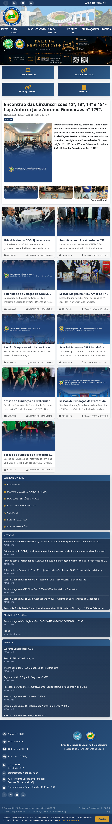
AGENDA (106, 29)
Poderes (72, 29)
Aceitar (102, 818)
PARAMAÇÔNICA (90, 29)
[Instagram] (14, 3)
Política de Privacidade (89, 808)
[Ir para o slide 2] (53, 62)
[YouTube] (22, 3)
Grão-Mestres (53, 31)
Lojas (30, 29)
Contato (40, 29)
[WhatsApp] (31, 3)
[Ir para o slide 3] (56, 62)
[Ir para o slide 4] (58, 62)
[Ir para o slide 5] (61, 62)
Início (4, 29)
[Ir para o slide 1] (51, 62)
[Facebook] (5, 3)
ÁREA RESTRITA (93, 2)
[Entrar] (104, 3)
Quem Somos (15, 31)
